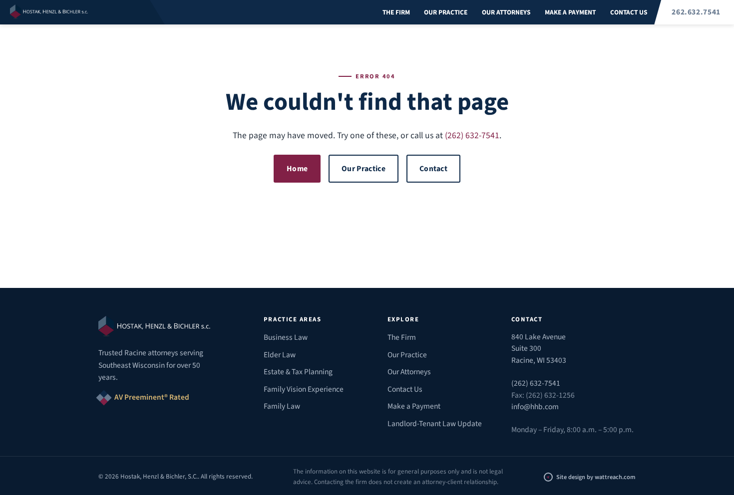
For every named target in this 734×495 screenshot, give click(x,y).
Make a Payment (570, 12)
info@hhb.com (535, 406)
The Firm (396, 12)
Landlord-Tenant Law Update (434, 423)
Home (297, 168)
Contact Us (628, 12)
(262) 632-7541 (472, 135)
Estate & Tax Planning (298, 371)
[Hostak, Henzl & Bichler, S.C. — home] (82, 12)
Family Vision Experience (304, 389)
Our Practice (445, 12)
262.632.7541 (696, 11)
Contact (433, 168)
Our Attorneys (506, 12)
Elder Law (280, 354)
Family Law (282, 406)
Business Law (286, 337)
